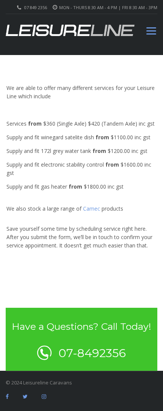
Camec (91, 208)
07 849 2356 (35, 7)
